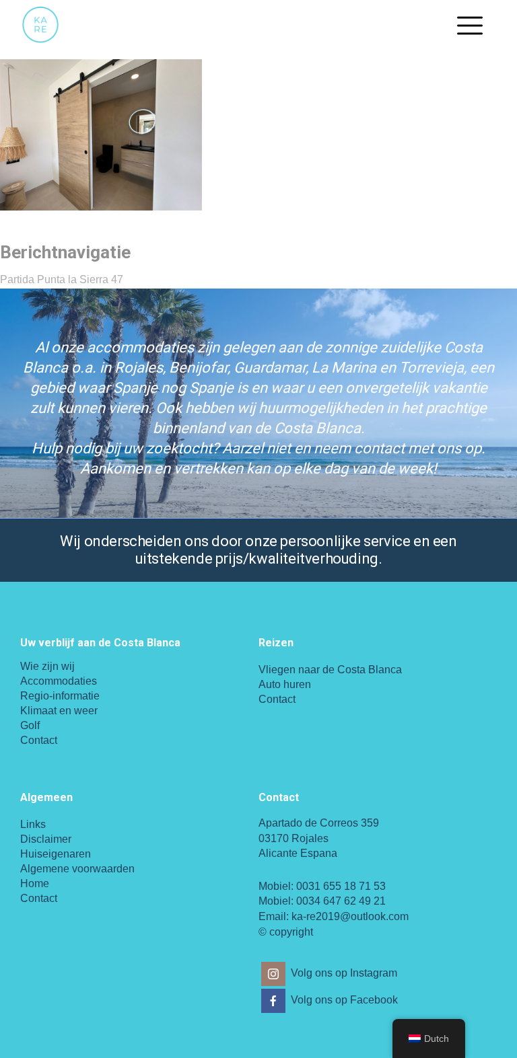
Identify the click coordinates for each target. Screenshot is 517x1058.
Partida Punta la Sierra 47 (61, 279)
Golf (30, 725)
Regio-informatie (60, 696)
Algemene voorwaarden (77, 868)
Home (34, 883)
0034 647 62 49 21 (341, 901)
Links (33, 824)
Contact (38, 740)
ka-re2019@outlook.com (350, 916)
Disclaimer (45, 839)
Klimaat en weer (59, 710)
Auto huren (284, 684)
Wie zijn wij (47, 666)
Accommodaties (58, 681)
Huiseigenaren (55, 854)
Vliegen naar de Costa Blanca (330, 669)
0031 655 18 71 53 (341, 886)
